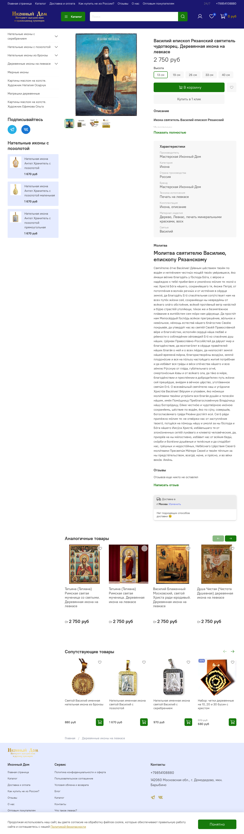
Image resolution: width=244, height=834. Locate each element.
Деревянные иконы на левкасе (103, 738)
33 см (209, 75)
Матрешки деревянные (24, 93)
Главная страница (20, 3)
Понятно (217, 824)
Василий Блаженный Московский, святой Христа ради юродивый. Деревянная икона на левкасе (171, 597)
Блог (57, 791)
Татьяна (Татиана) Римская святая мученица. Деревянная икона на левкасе (126, 595)
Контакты (60, 804)
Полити (56, 826)
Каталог (40, 3)
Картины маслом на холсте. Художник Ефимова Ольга (27, 104)
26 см (193, 75)
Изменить (175, 504)
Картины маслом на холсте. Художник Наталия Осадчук (27, 83)
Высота (159, 68)
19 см (176, 75)
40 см (226, 75)
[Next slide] (141, 74)
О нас (135, 3)
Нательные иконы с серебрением (21, 36)
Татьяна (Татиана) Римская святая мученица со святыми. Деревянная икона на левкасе (82, 597)
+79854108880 (226, 3)
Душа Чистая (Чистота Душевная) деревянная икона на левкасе (215, 593)
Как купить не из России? (96, 3)
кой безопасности (73, 826)
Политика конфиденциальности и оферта (80, 772)
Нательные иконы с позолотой (29, 47)
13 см (160, 75)
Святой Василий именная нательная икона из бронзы (84, 702)
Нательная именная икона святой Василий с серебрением (171, 704)
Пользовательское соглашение (74, 778)
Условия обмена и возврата (72, 785)
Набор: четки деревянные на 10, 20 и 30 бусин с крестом (216, 704)
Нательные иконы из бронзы (28, 55)
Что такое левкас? (66, 810)
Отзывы (123, 3)
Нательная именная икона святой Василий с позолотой (127, 704)
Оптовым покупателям (158, 3)
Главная (70, 738)
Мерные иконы (18, 72)
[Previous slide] (70, 74)
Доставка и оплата (62, 3)
